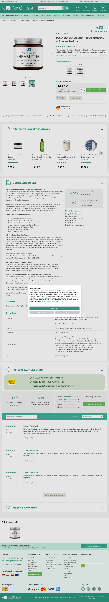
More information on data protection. (52, 301)
